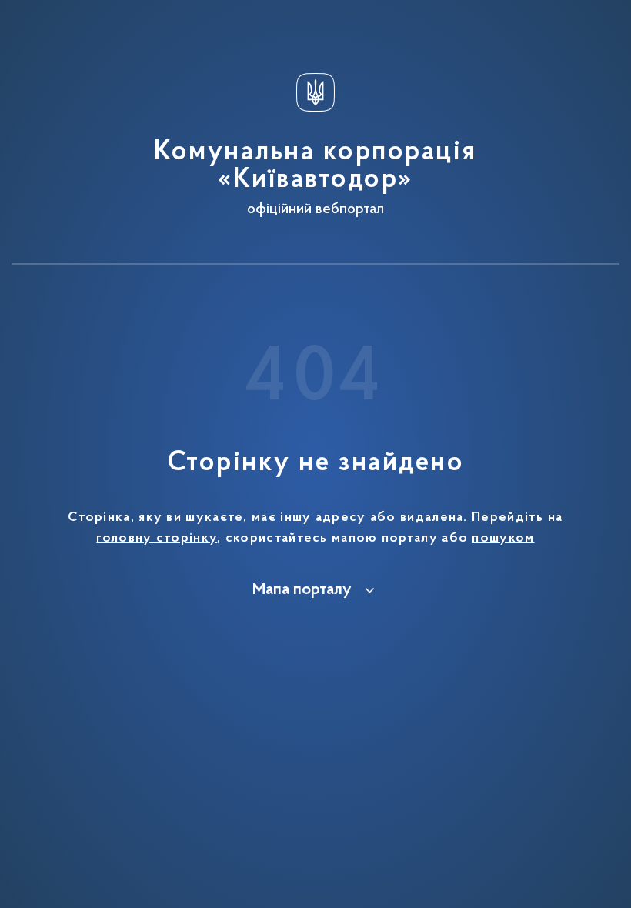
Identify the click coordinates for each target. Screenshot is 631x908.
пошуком (503, 539)
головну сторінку (156, 539)
